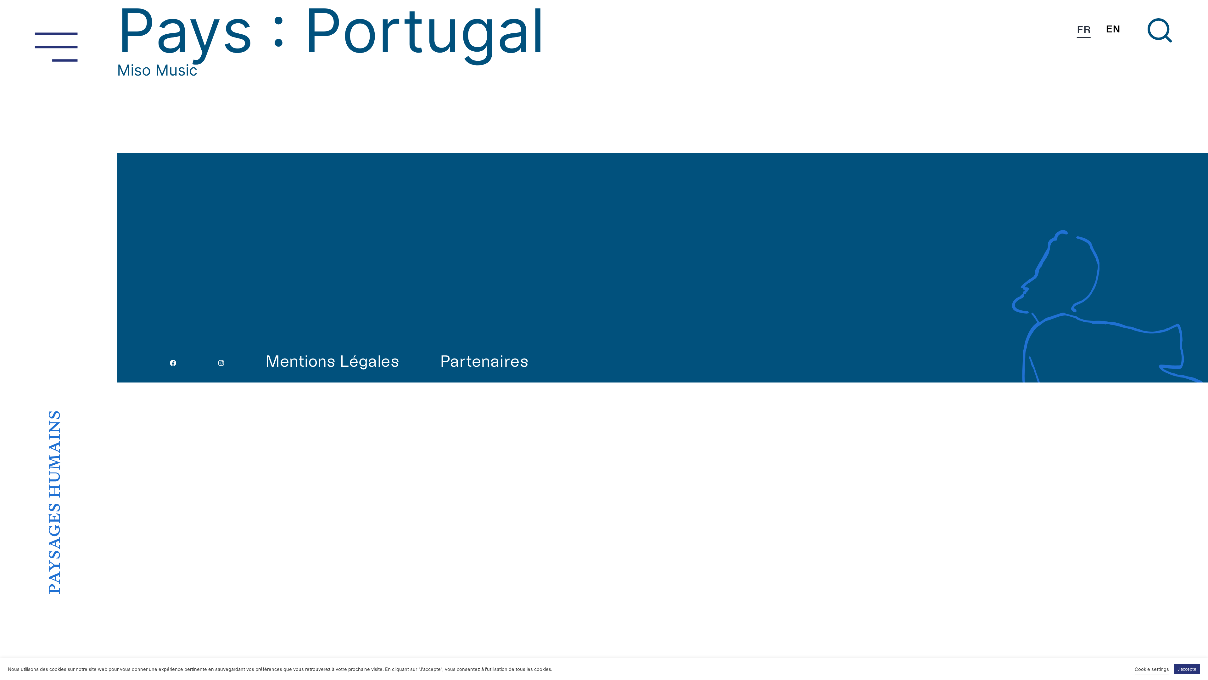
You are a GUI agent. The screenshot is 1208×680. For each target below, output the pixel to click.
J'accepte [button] (1186, 669)
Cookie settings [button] (1152, 669)
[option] (1113, 29)
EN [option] (1113, 29)
